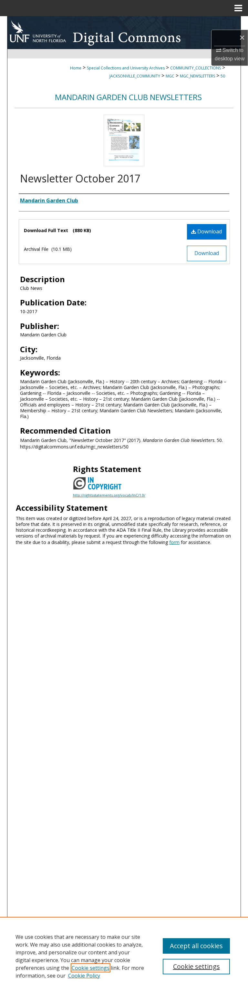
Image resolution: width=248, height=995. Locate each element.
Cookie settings (90, 967)
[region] (124, 956)
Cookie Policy (84, 975)
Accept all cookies (196, 945)
